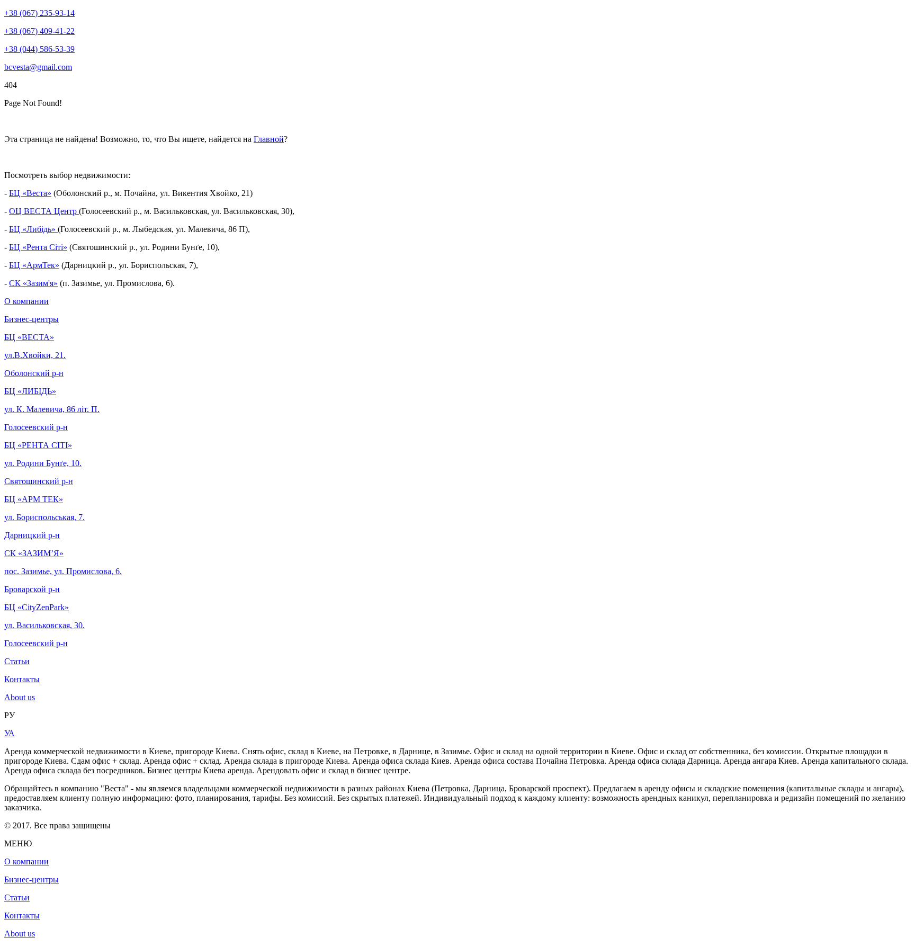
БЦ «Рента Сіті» (38, 247)
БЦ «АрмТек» (34, 265)
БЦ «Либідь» (33, 229)
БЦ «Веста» (30, 193)
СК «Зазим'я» (33, 283)
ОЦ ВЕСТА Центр (44, 211)
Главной (269, 139)
